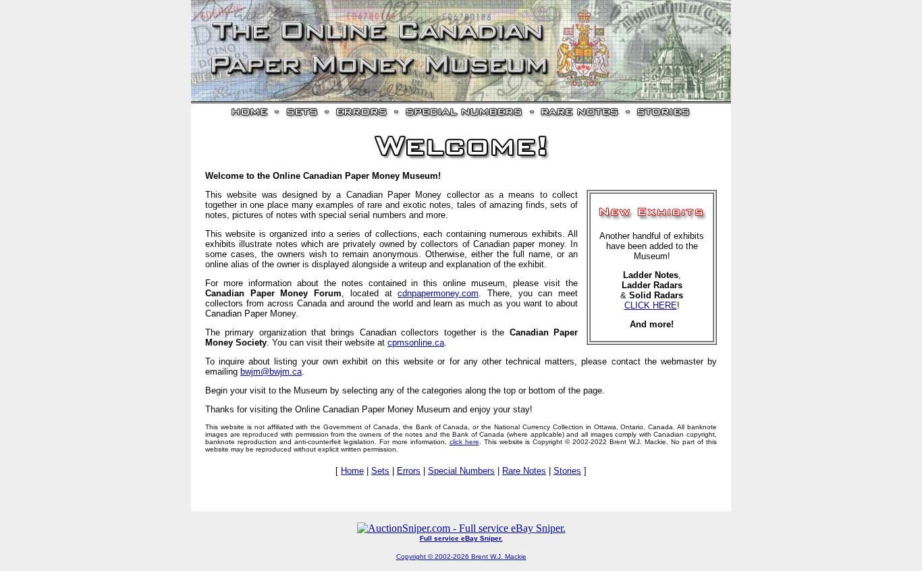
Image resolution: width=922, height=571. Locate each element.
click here (464, 441)
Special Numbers (461, 471)
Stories (567, 471)
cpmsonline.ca (415, 342)
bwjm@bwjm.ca (271, 371)
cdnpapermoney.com (438, 293)
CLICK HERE (650, 305)
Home (352, 471)
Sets (380, 471)
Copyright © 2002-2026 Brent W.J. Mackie (461, 556)
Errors (409, 471)
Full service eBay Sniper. (461, 538)
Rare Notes (524, 471)
